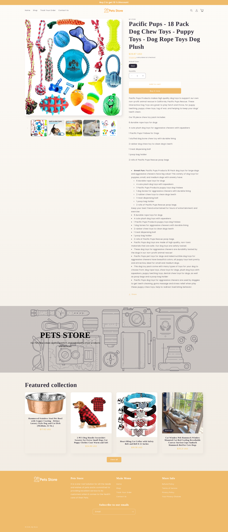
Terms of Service (169, 488)
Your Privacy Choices (171, 496)
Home (119, 484)
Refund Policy (168, 484)
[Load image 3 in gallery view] (74, 128)
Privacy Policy (168, 492)
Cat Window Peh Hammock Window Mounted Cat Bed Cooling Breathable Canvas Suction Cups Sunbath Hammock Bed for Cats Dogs (183, 441)
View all (114, 459)
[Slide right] (120, 128)
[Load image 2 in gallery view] (56, 128)
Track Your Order (124, 492)
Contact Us (121, 496)
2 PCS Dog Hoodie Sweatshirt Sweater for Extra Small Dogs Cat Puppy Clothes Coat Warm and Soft (91, 440)
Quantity (132, 71)
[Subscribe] (132, 512)
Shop (118, 488)
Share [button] (134, 294)
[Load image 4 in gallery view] (91, 128)
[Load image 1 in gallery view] (39, 128)
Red (133, 66)
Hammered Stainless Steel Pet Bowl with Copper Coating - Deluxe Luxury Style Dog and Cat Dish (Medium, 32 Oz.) (45, 422)
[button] (191, 10)
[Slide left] (27, 128)
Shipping (132, 57)
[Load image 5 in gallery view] (109, 128)
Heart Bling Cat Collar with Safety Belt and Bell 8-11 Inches (137, 442)
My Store (34, 527)
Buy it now (155, 91)
